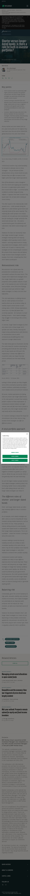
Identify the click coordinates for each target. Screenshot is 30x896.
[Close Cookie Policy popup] (27, 434)
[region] (15, 448)
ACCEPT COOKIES (15, 460)
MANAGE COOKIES (15, 452)
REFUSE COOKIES (15, 456)
